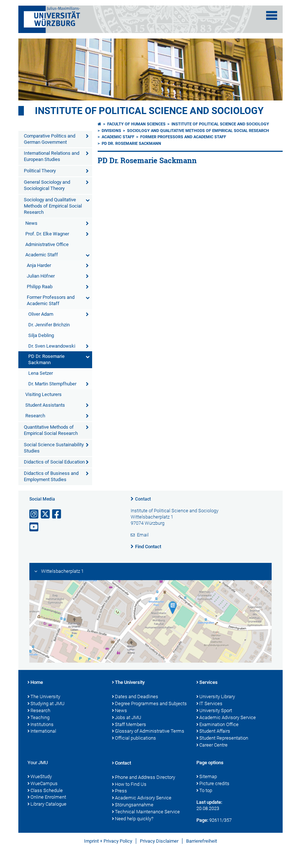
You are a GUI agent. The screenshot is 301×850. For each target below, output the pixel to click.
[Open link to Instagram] (34, 514)
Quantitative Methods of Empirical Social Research (51, 430)
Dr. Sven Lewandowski (51, 346)
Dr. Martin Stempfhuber (52, 383)
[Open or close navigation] (271, 15)
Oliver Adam (40, 314)
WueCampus (44, 783)
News (31, 223)
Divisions (111, 130)
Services (208, 682)
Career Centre (213, 745)
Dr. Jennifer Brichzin (49, 324)
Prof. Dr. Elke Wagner (47, 234)
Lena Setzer (40, 373)
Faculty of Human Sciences (136, 124)
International (43, 731)
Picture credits (214, 783)
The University (45, 696)
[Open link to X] (46, 514)
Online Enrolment (48, 797)
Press (121, 791)
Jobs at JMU (128, 717)
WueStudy (41, 776)
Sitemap (208, 776)
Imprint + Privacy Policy (108, 841)
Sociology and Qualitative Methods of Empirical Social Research (53, 206)
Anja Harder (39, 265)
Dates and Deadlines (136, 696)
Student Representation (223, 738)
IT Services (210, 703)
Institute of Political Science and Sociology (149, 110)
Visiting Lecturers (43, 394)
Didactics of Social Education (54, 462)
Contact (143, 499)
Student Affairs (214, 731)
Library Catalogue (48, 804)
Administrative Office (47, 244)
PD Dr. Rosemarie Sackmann (46, 359)
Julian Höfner (41, 276)
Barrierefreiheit (201, 841)
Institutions (42, 724)
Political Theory (40, 170)
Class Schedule (46, 790)
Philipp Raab (39, 286)
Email (143, 535)
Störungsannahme (134, 804)
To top (205, 790)
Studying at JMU (47, 703)
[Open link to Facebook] (57, 514)
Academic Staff (41, 254)
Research (35, 415)
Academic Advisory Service (227, 717)
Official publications (135, 738)
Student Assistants (45, 405)
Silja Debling (41, 335)
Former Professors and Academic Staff (51, 300)
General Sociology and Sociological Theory (47, 185)
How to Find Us (130, 784)
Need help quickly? (134, 818)
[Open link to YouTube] (34, 527)
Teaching (40, 717)
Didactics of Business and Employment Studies (51, 476)
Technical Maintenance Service (147, 811)
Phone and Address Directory (145, 777)
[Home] (99, 124)
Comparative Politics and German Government (49, 139)
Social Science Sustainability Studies (54, 448)
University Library (217, 696)
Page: (202, 820)
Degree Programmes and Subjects (151, 703)
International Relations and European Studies (51, 156)
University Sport (215, 710)
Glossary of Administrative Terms (149, 731)
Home (36, 682)
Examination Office (219, 724)
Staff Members (130, 724)
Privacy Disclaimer (159, 841)
